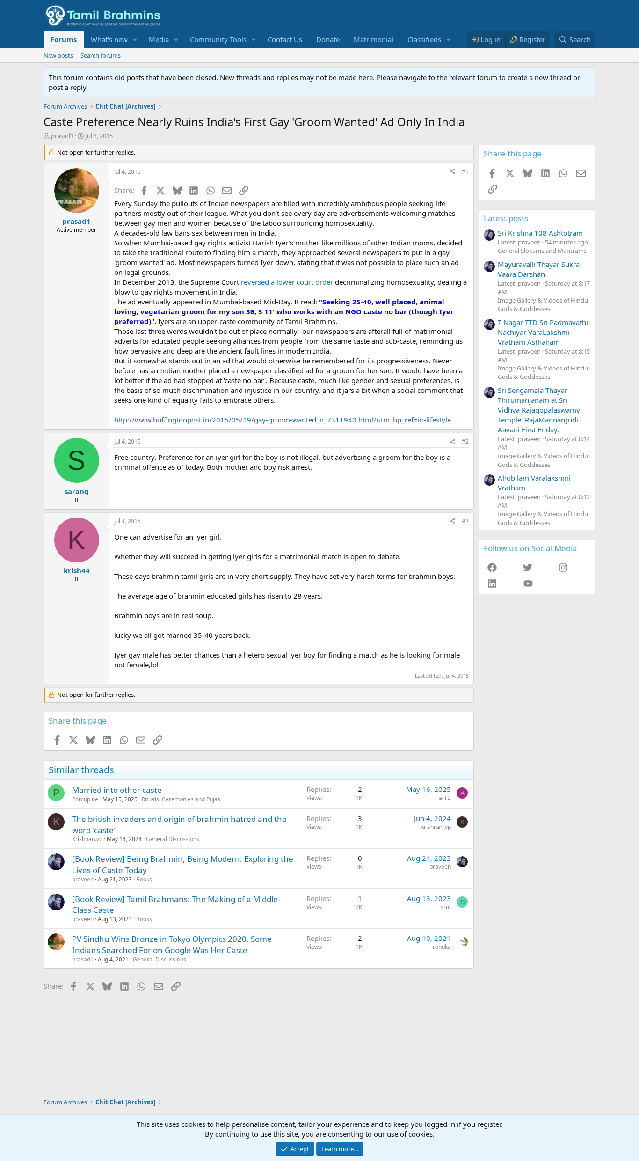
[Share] (452, 172)
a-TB (445, 798)
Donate (328, 39)
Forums (64, 39)
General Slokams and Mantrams (542, 250)
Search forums (100, 55)
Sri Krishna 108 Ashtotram (540, 232)
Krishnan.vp (87, 839)
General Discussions (172, 839)
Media (159, 39)
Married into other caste (117, 789)
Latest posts (506, 218)
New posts (58, 55)
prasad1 (62, 136)
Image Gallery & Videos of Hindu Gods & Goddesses (543, 304)
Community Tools (218, 39)
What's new (109, 39)
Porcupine (85, 799)
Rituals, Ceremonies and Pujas (181, 799)
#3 (465, 521)
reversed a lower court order (287, 282)
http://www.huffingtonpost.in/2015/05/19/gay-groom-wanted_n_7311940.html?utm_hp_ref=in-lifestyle (282, 419)
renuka (442, 947)
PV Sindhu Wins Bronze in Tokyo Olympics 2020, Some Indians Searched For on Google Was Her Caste (172, 944)
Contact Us (285, 39)
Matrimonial (373, 39)
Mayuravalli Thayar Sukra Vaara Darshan (539, 269)
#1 (465, 172)
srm (446, 907)
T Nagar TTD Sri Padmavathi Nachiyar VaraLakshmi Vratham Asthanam (543, 332)
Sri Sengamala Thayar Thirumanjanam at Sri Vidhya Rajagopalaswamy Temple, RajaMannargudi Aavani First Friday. (539, 409)
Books (144, 879)
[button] (135, 39)
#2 (465, 441)
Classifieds (424, 39)
